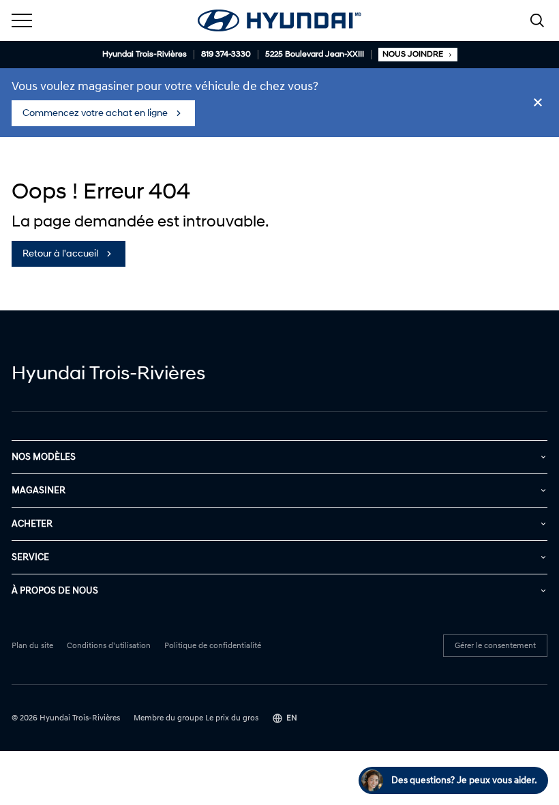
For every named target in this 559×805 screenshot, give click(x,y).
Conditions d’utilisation (109, 646)
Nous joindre (412, 54)
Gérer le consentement (495, 646)
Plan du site (32, 646)
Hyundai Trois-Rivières (144, 54)
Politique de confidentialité (212, 646)
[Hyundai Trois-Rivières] (279, 20)
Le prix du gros (231, 718)
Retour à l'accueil (60, 253)
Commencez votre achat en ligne (95, 113)
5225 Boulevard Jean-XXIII (314, 54)
